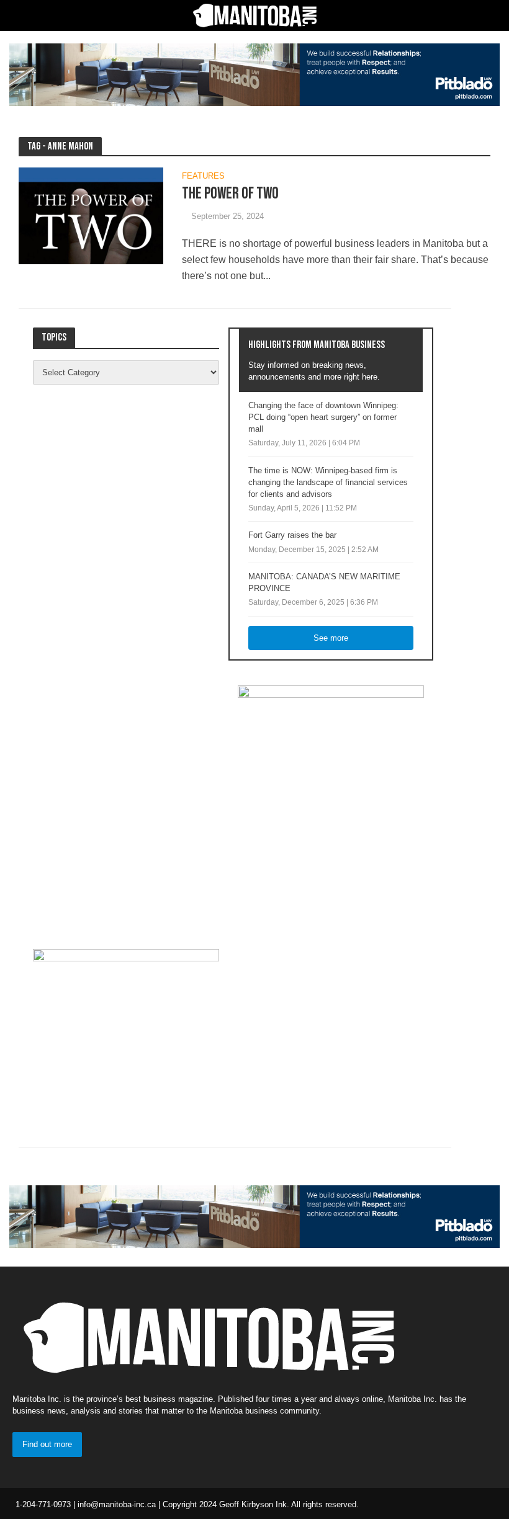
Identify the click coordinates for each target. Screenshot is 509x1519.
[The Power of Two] (91, 215)
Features (203, 176)
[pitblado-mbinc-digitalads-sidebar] (126, 1025)
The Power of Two (230, 193)
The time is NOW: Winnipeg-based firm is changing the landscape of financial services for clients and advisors (328, 482)
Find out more (47, 1444)
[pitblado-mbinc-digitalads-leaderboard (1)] (254, 74)
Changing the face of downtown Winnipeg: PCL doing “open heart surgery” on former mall (323, 417)
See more (330, 638)
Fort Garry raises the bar (292, 535)
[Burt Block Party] (331, 804)
